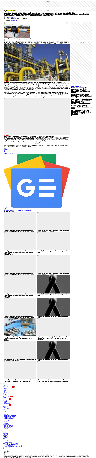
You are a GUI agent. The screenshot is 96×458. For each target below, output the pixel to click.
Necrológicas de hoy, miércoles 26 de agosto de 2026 (52, 251)
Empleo (5, 437)
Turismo (5, 393)
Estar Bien (7, 405)
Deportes (5, 400)
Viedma (5, 435)
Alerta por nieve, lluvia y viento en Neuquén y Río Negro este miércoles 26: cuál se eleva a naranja (52, 380)
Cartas (5, 419)
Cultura (5, 401)
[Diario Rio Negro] (4, 454)
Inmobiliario (6, 424)
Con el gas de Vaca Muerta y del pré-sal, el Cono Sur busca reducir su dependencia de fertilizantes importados (20, 252)
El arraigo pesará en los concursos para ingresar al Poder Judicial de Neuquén (53, 231)
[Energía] (48, 10)
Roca (4, 432)
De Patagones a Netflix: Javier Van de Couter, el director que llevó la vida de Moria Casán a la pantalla (52, 338)
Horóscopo (6, 408)
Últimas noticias (76, 87)
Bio (4, 409)
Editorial (6, 414)
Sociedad (5, 406)
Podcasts (5, 423)
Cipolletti (5, 434)
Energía (10, 11)
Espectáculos (7, 403)
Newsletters (7, 396)
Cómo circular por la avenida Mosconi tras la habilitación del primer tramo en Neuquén (18, 380)
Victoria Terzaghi (10, 17)
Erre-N (5, 402)
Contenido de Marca (8, 426)
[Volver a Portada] (48, 9)
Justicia (5, 390)
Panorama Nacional (9, 418)
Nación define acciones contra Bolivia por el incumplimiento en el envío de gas (34, 83)
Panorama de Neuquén (10, 415)
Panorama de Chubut (9, 417)
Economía (5, 392)
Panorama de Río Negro (10, 416)
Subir (5, 452)
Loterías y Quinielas (8, 441)
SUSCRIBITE (10, 10)
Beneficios (5, 449)
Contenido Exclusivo (8, 425)
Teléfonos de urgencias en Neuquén (12, 446)
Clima (5, 407)
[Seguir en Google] (4, 40)
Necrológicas (6, 440)
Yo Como (6, 412)
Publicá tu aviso (7, 438)
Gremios (6, 389)
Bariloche (5, 433)
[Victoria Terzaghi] (4, 16)
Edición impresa (7, 427)
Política (5, 388)
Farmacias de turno (8, 442)
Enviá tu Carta (7, 420)
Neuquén (5, 429)
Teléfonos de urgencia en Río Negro (12, 445)
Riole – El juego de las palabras (11, 443)
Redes (4, 397)
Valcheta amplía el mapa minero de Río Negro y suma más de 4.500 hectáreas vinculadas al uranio (19, 231)
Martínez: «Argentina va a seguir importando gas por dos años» (29, 136)
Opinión (5, 413)
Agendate (7, 399)
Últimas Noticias (8, 387)
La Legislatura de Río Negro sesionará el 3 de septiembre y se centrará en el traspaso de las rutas (18, 338)
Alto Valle (5, 431)
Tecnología (6, 410)
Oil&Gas (6, 11)
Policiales (5, 422)
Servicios (5, 395)
